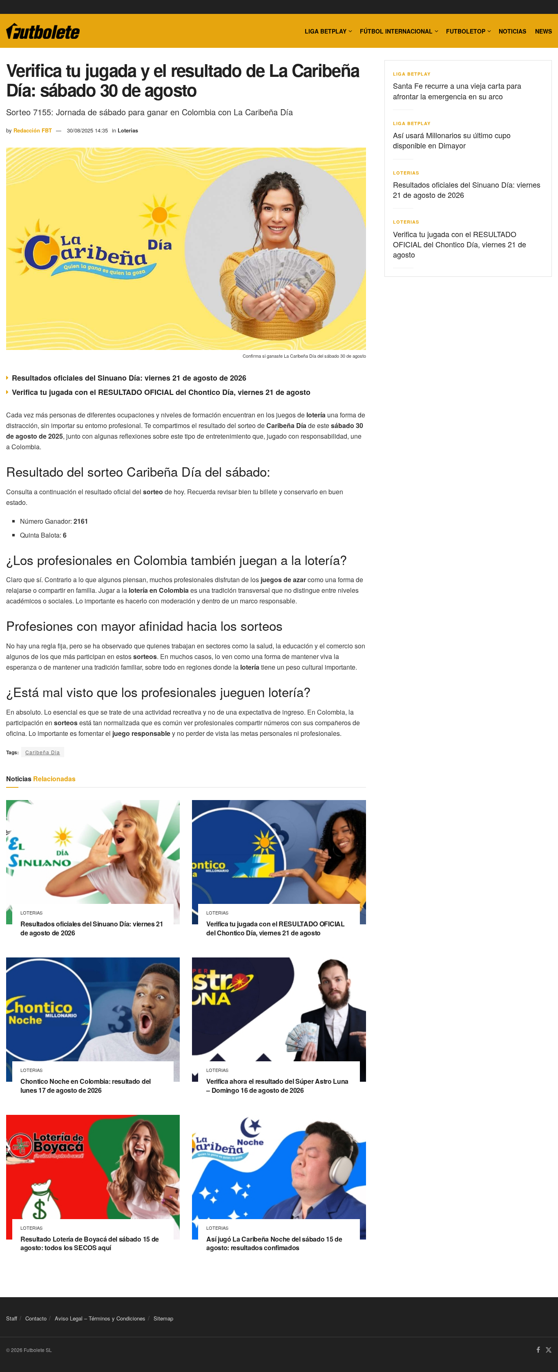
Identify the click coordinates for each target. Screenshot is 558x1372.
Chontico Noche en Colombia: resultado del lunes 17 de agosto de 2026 (85, 1085)
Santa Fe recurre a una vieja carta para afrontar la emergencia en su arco (457, 90)
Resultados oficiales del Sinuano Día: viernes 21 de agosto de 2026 (129, 377)
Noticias (512, 31)
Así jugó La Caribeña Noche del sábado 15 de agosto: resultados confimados (274, 1243)
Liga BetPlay (412, 74)
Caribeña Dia (42, 752)
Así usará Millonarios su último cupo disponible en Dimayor (452, 140)
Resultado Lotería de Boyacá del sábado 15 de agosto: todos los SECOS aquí (89, 1243)
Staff (11, 1318)
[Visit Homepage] (43, 31)
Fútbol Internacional (396, 31)
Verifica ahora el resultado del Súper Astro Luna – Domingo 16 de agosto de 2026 (277, 1085)
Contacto (36, 1318)
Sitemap (163, 1318)
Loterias (128, 130)
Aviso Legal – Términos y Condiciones (100, 1318)
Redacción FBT (32, 130)
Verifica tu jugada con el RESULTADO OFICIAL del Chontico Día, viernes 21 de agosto (161, 392)
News (543, 31)
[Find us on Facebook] (538, 1350)
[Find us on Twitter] (548, 1350)
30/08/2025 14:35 (87, 130)
